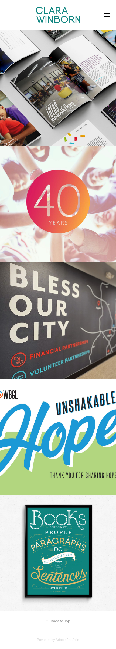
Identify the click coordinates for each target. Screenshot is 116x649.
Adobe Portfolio (67, 639)
